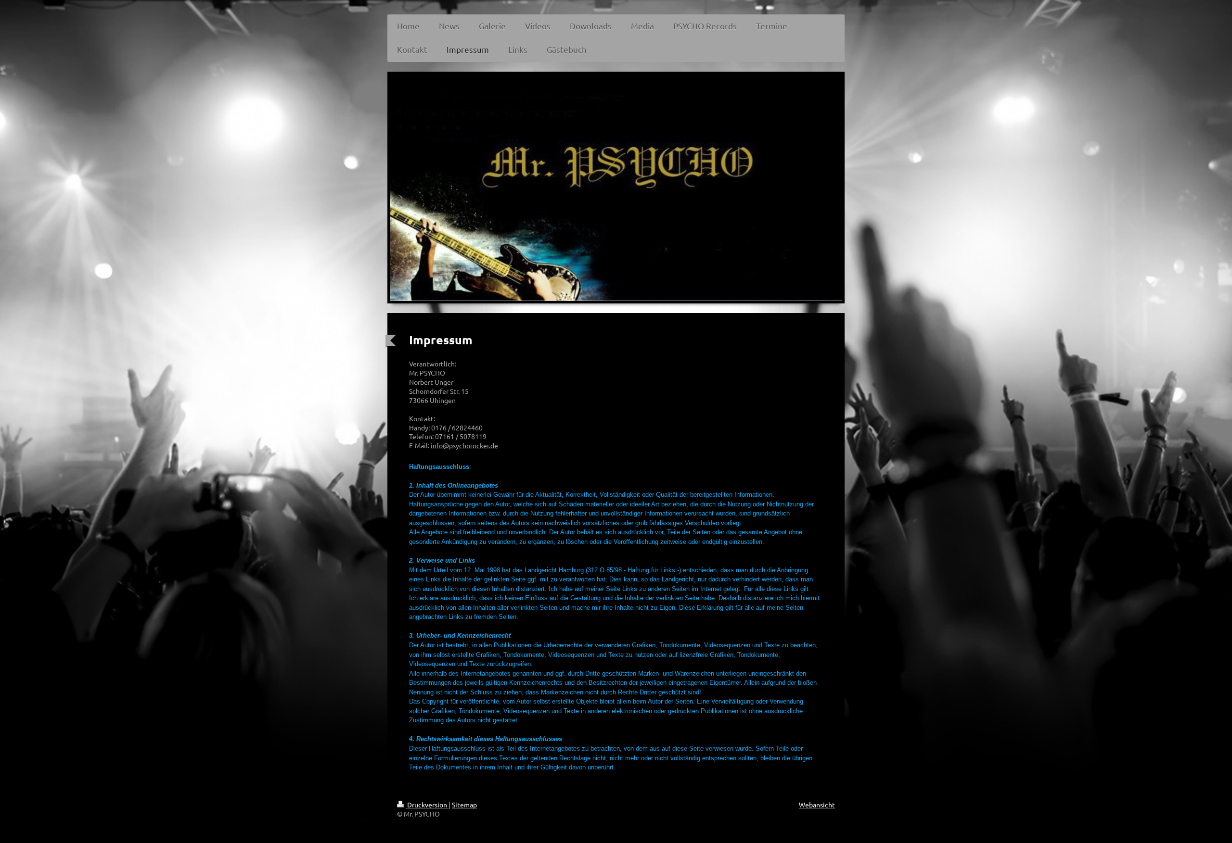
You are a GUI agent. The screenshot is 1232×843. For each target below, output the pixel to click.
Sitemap (464, 804)
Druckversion (427, 804)
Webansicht (817, 804)
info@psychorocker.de (464, 445)
